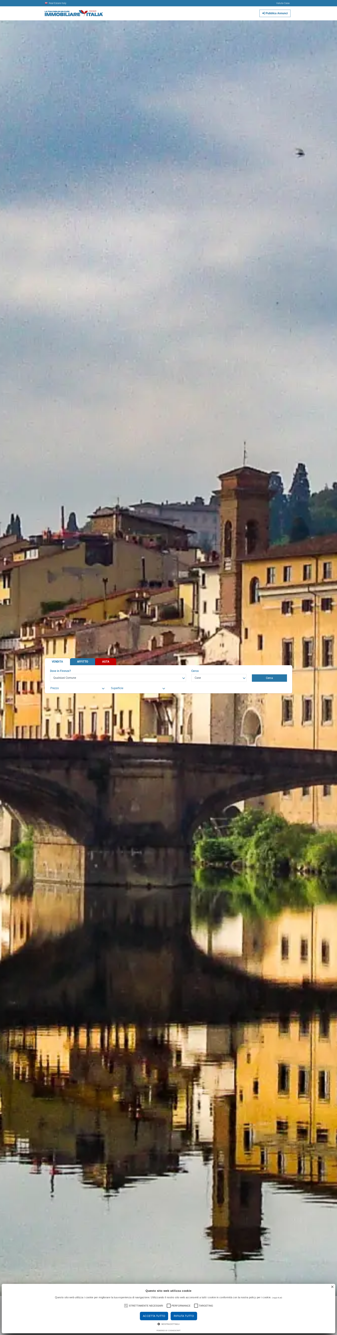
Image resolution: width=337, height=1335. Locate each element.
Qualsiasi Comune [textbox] (64, 677)
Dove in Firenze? (60, 671)
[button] (125, 1305)
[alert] (168, 1308)
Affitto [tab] (82, 661)
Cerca (269, 678)
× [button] (332, 1287)
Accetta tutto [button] (154, 1315)
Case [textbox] (198, 677)
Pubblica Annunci (276, 13)
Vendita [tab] (57, 661)
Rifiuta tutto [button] (184, 1315)
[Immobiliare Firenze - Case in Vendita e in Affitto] (74, 12)
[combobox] (118, 678)
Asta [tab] (105, 661)
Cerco (195, 671)
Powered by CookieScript (169, 1330)
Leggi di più (277, 1298)
